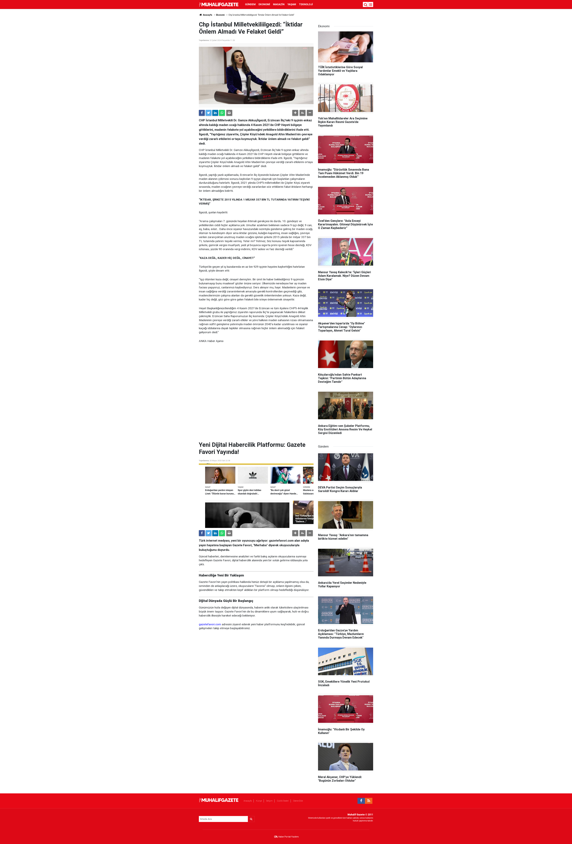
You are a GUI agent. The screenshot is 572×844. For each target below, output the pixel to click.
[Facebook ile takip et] (361, 801)
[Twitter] (209, 113)
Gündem (250, 4)
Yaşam (291, 4)
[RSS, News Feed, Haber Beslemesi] (368, 801)
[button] (295, 113)
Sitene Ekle (298, 801)
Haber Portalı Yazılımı (288, 837)
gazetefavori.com (210, 624)
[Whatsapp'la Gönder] (222, 113)
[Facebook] (202, 113)
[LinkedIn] (215, 113)
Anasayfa (248, 801)
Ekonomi (264, 4)
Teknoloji (306, 4)
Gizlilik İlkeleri (283, 801)
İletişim (269, 801)
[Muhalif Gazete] (219, 4)
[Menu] (370, 5)
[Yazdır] (229, 113)
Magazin (279, 4)
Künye (259, 801)
